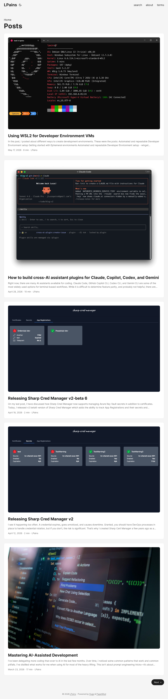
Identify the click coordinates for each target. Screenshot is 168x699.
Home (7, 19)
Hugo (91, 694)
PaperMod (101, 694)
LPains (10, 4)
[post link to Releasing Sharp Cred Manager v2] (84, 481)
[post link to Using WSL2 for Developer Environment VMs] (84, 94)
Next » (157, 682)
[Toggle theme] (20, 5)
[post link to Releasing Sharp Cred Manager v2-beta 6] (84, 360)
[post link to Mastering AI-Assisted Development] (84, 609)
